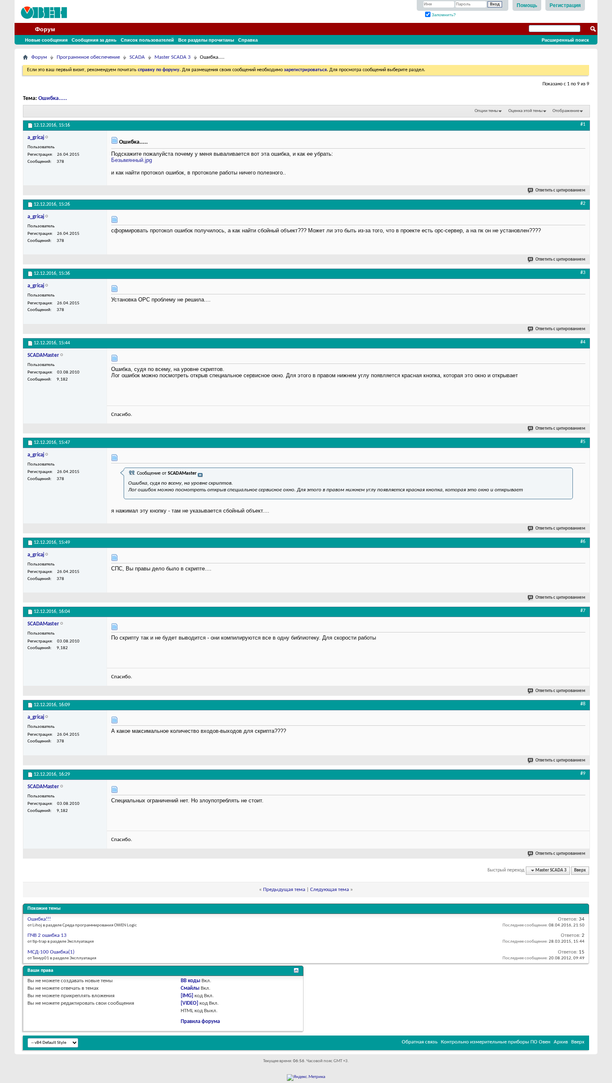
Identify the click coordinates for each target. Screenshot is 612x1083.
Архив (561, 1042)
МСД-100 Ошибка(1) (51, 952)
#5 (582, 441)
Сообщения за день (94, 39)
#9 (582, 773)
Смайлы (190, 988)
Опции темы (486, 111)
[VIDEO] (189, 1003)
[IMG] (187, 995)
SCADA (137, 57)
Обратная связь (420, 1042)
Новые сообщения (46, 39)
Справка (248, 39)
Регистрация (565, 5)
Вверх (580, 870)
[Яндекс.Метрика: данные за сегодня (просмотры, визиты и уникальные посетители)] (306, 1077)
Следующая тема (329, 889)
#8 (582, 704)
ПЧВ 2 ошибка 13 (47, 935)
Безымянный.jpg (131, 160)
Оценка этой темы (525, 111)
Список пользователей (147, 39)
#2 (582, 203)
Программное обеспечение (88, 57)
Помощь (527, 5)
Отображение (565, 111)
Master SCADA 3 (172, 57)
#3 (582, 272)
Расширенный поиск (565, 39)
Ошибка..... (52, 98)
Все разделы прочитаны (206, 39)
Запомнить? (443, 14)
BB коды (190, 980)
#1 (582, 124)
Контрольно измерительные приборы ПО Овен (495, 1042)
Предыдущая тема (284, 889)
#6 (582, 541)
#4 (582, 342)
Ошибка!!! (39, 919)
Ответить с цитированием (560, 190)
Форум (45, 29)
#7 (582, 610)
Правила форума (200, 1021)
